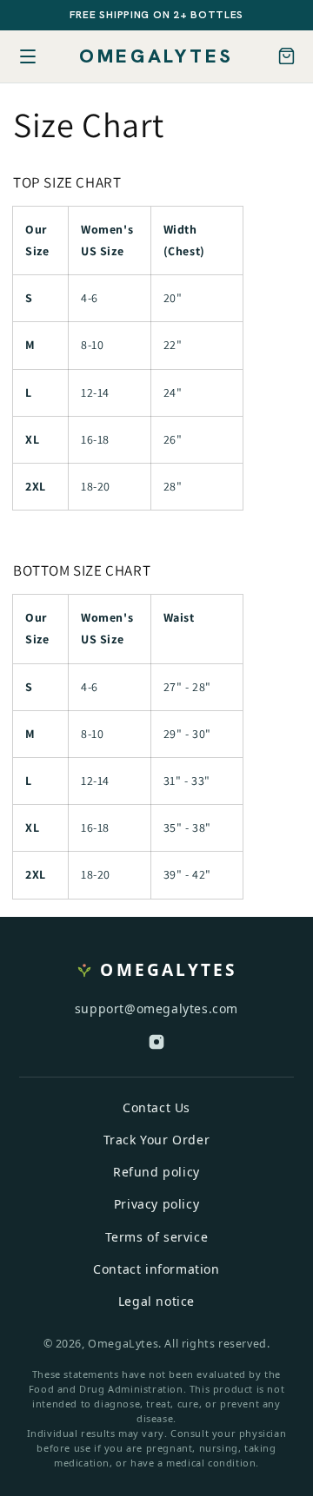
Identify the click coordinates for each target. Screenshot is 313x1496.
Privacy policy (156, 1204)
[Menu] (28, 56)
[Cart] (286, 56)
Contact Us (156, 1107)
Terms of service (157, 1237)
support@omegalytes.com (156, 1008)
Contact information (156, 1269)
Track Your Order (156, 1139)
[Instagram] (156, 1045)
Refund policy (156, 1171)
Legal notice (156, 1301)
